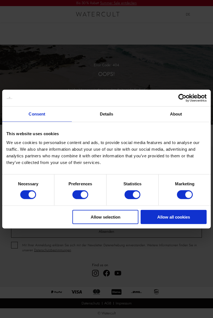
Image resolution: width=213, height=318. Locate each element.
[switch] (80, 194)
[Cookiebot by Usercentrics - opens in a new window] (182, 98)
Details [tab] (106, 114)
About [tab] (176, 114)
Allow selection (105, 216)
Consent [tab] (37, 114)
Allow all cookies (173, 216)
